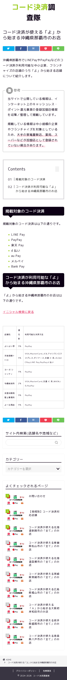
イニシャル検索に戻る (18, 312)
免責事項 (47, 671)
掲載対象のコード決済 (30, 179)
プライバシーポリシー (26, 671)
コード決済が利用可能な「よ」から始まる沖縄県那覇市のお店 (36, 189)
